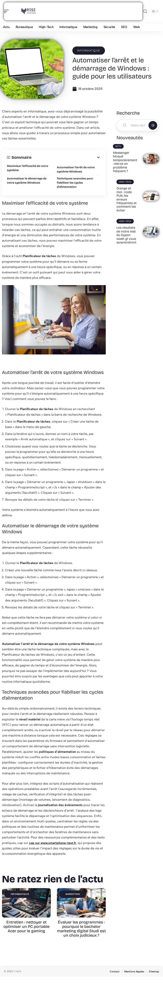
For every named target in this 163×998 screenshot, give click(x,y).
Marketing (73, 894)
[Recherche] (145, 11)
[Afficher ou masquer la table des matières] (66, 157)
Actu (118, 146)
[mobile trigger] (7, 11)
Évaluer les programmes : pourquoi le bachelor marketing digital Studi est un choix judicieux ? (81, 929)
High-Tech (125, 182)
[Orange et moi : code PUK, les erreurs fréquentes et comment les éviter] (151, 196)
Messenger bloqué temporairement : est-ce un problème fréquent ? (125, 162)
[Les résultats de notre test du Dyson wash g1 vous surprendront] (151, 232)
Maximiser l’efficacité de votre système (27, 168)
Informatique (88, 50)
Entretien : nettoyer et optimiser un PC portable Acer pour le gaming (26, 926)
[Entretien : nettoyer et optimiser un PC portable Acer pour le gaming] (26, 903)
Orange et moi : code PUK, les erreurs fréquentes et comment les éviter (126, 199)
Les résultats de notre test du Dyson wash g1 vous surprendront (126, 235)
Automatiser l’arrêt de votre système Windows (76, 169)
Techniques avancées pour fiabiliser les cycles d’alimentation (75, 183)
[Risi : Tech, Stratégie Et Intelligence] (29, 11)
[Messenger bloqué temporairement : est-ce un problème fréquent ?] (151, 159)
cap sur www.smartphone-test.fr (52, 843)
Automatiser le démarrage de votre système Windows (27, 180)
